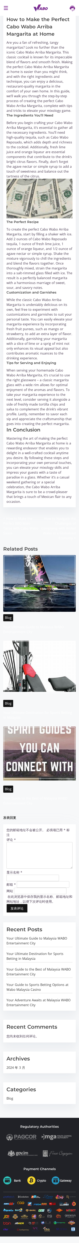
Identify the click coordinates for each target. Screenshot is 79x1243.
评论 (11, 839)
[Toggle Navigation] (6, 8)
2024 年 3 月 (15, 1067)
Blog (8, 617)
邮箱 (11, 884)
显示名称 (14, 872)
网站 (9, 890)
